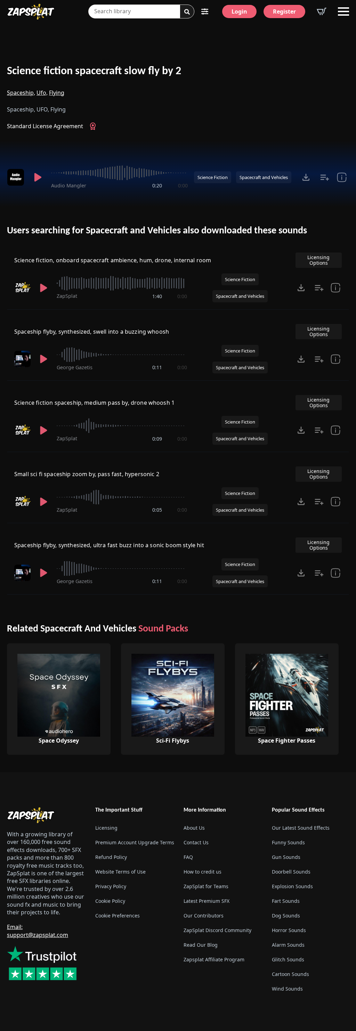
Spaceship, (21, 92)
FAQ (188, 857)
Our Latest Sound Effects (301, 827)
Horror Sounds (289, 930)
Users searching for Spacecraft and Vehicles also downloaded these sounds (157, 231)
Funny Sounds (288, 842)
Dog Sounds (286, 915)
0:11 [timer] (157, 367)
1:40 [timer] (157, 296)
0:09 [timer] (157, 438)
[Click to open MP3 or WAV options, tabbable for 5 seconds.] (306, 177)
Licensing (106, 827)
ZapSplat (67, 296)
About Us (194, 827)
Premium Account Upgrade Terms (133, 842)
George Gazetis (74, 367)
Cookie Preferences (117, 915)
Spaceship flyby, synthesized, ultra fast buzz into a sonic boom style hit (109, 545)
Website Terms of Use (120, 871)
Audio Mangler (68, 185)
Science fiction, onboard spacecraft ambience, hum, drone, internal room (112, 260)
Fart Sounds (286, 901)
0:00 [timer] (183, 185)
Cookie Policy (110, 901)
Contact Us (196, 842)
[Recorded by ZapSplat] (22, 287)
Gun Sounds (286, 857)
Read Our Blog (201, 944)
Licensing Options (318, 260)
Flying (56, 92)
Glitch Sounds (288, 959)
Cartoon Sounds (290, 974)
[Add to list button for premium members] (325, 177)
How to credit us (202, 871)
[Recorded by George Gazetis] (22, 359)
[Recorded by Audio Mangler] (15, 177)
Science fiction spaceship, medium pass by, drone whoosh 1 (94, 402)
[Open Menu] (343, 11)
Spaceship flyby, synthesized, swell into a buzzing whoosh (91, 331)
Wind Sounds (287, 988)
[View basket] (321, 11)
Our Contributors (204, 915)
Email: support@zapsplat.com (37, 930)
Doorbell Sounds (291, 871)
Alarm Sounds (288, 944)
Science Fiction (212, 177)
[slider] (119, 172)
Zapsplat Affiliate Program (214, 959)
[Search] (187, 12)
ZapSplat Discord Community (217, 930)
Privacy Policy (110, 886)
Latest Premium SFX (206, 901)
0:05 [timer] (157, 509)
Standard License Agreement (45, 126)
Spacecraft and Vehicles (264, 177)
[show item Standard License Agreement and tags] (342, 177)
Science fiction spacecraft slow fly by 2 (94, 71)
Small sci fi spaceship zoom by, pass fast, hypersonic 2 (86, 474)
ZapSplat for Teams (206, 886)
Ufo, (42, 92)
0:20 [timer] (157, 185)
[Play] (37, 177)
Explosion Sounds (292, 886)
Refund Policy (111, 857)
